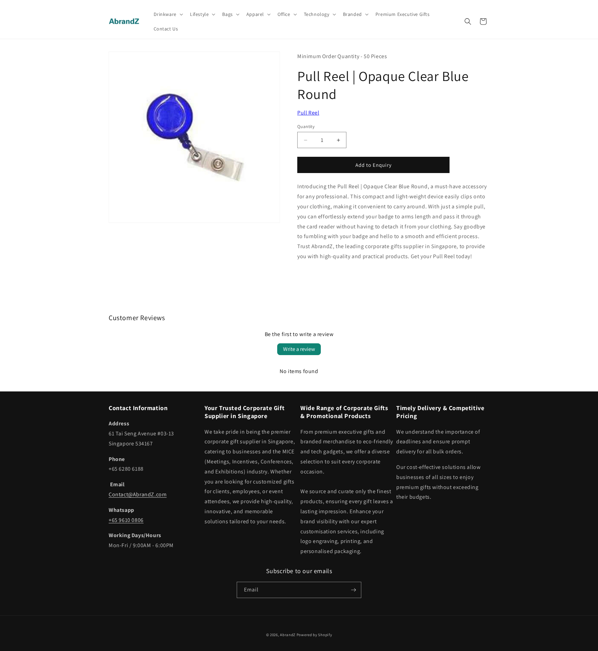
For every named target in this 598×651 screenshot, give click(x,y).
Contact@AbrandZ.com (137, 494)
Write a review (299, 349)
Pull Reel (308, 112)
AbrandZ (288, 634)
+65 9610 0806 (126, 520)
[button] (168, 14)
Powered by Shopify (314, 634)
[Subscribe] (353, 590)
